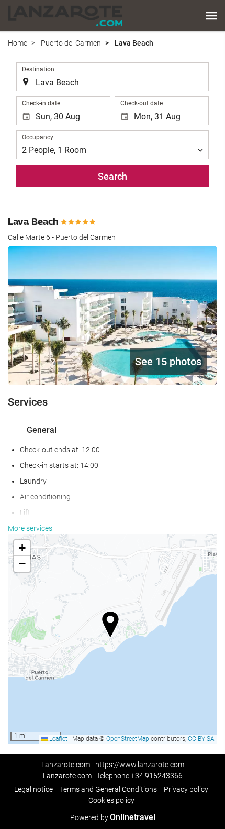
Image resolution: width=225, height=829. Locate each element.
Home (17, 43)
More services (30, 528)
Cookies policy (111, 800)
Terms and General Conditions (108, 789)
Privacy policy (186, 789)
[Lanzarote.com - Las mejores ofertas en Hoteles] (65, 15)
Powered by (112, 817)
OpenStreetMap (127, 739)
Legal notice (33, 789)
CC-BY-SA (201, 739)
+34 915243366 (157, 775)
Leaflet (58, 739)
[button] (211, 15)
